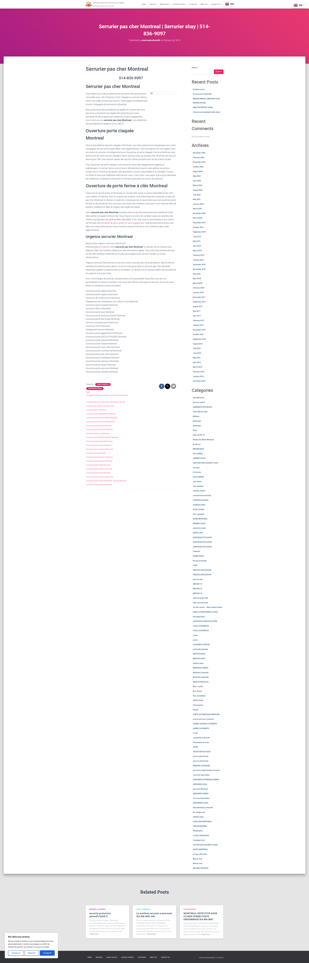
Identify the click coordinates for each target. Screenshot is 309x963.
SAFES (195, 747)
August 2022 (198, 190)
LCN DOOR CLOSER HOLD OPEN (205, 621)
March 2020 (197, 218)
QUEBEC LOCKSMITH (201, 728)
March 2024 (197, 185)
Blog (195, 430)
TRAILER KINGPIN (200, 826)
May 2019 (196, 241)
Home (144, 4)
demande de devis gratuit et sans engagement (122, 223)
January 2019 (198, 260)
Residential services (201, 742)
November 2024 (199, 162)
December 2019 (199, 223)
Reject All (31, 953)
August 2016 (198, 344)
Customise (16, 953)
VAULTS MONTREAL (200, 849)
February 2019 (198, 255)
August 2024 (198, 171)
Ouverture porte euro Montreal (97, 433)
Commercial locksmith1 (202, 94)
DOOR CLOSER (198, 509)
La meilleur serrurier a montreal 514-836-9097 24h (154, 915)
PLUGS (195, 710)
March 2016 (197, 367)
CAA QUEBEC (198, 454)
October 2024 (198, 167)
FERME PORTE (198, 556)
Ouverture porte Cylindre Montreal (99, 426)
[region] (31, 945)
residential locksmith (201, 738)
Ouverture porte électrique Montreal (99, 429)
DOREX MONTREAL (200, 519)
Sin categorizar (199, 812)
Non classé (197, 691)
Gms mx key (197, 579)
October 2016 (198, 334)
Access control (199, 402)
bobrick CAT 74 (199, 435)
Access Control (179, 4)
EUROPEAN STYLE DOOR (202, 537)
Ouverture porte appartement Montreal (100, 414)
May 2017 (196, 311)
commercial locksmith (202, 495)
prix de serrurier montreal (203, 719)
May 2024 (196, 176)
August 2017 (198, 306)
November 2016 (199, 330)
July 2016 (196, 348)
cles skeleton (198, 486)
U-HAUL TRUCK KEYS (201, 836)
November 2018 (199, 269)
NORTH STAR (198, 700)
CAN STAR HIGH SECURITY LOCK (205, 463)
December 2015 (199, 381)
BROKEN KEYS (198, 449)
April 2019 (197, 246)
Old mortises (198, 705)
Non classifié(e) (199, 696)
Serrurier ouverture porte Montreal (99, 485)
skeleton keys (198, 817)
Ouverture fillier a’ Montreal (96, 410)
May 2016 (196, 358)
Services (153, 4)
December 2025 (199, 153)
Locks (195, 635)
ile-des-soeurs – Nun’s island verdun (207, 607)
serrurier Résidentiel (201, 798)
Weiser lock (197, 859)
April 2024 (197, 181)
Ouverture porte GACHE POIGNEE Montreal (102, 437)
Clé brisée (197, 472)
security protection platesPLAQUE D (100, 915)
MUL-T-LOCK (198, 686)
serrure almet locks (200, 756)
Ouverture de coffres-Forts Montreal (100, 406)
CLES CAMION (198, 477)
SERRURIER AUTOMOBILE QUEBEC (206, 780)
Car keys (196, 468)
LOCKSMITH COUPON (201, 644)
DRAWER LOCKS (199, 523)
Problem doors (199, 89)
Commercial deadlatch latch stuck (206, 112)
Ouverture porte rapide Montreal (98, 465)
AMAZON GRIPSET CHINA (203, 107)
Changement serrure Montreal (97, 402)
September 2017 (199, 302)
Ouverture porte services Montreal (99, 469)
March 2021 (197, 209)
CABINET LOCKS (199, 458)
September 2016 (199, 339)
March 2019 (197, 251)
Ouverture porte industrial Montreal (99, 441)
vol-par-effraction (200, 854)
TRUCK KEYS (198, 831)
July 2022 (196, 195)
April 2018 (197, 278)
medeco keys (198, 663)
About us (203, 4)
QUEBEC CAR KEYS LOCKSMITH (205, 724)
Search (194, 68)
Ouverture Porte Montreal (95, 453)
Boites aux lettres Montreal (203, 440)
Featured (196, 551)
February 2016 (198, 372)
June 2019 (197, 237)
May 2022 (196, 199)
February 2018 (198, 288)
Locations (193, 4)
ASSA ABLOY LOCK (200, 412)
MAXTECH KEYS (199, 654)
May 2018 (196, 274)
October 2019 (198, 227)
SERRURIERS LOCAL (200, 803)
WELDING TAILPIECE (200, 868)
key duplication (199, 617)
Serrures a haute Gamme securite (206, 770)
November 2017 (199, 297)
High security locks (200, 598)
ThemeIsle (219, 958)
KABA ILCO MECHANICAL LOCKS (205, 612)
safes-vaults (164, 4)
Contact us (215, 4)
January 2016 (198, 376)
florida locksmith (199, 561)
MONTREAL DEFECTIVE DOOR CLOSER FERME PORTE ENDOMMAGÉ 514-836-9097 (200, 916)
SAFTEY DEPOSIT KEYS (202, 752)
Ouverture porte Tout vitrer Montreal (99, 477)
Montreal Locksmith (117, 402)
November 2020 (199, 213)
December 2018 (199, 264)
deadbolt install (199, 505)
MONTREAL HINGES (200, 668)
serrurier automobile (201, 775)
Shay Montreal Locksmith (203, 808)
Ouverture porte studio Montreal (98, 473)
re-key (195, 733)
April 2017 (197, 316)
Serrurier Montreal (95, 388)
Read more (94, 934)
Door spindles (198, 514)
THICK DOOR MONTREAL (202, 822)
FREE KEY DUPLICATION (202, 570)
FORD (195, 565)
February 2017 (198, 320)
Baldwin (196, 416)
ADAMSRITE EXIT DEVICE (202, 407)
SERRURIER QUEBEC (201, 794)
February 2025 (198, 157)
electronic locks (199, 528)
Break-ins (197, 444)
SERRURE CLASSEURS (201, 766)
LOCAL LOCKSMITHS (103, 384)
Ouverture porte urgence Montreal (99, 481)
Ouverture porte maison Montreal (98, 445)
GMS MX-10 (197, 584)
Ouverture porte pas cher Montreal (99, 461)
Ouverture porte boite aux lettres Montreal (101, 418)
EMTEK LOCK (198, 533)
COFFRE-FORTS (199, 491)
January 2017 (198, 325)
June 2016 (197, 353)
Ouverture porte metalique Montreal (99, 449)
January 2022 (198, 204)
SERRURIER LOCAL (200, 784)
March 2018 (197, 283)
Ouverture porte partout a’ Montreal (99, 457)
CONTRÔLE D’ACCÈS (200, 500)
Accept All (47, 953)
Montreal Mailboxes (201, 682)
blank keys (197, 421)
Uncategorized (199, 840)
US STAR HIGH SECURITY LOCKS (205, 845)
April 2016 (197, 362)
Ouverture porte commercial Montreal (100, 422)
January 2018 (198, 292)
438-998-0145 (198, 398)
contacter (105, 247)
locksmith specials (200, 649)
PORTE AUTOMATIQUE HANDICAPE (206, 714)
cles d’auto (197, 481)
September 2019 (199, 232)
